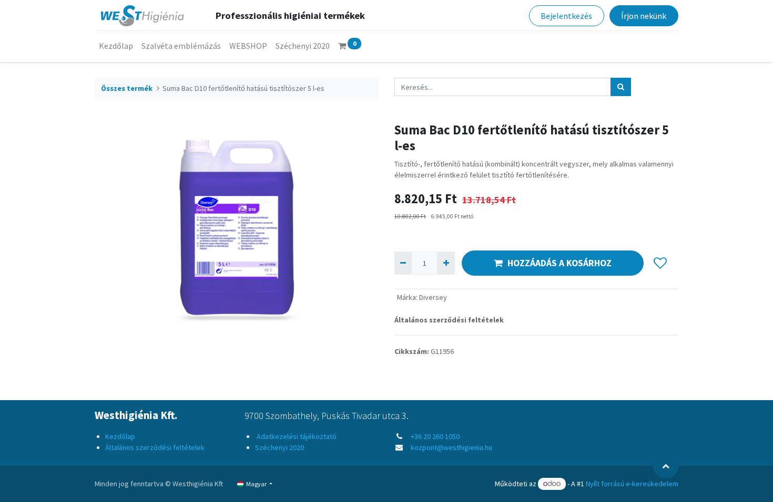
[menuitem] (116, 45)
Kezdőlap (120, 436)
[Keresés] (621, 87)
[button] (660, 263)
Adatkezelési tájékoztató (296, 436)
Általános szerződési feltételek (449, 320)
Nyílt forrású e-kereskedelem (632, 483)
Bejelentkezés (566, 16)
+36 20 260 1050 (435, 436)
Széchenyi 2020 (279, 447)
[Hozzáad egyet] (445, 263)
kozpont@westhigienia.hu (451, 447)
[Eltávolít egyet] (403, 263)
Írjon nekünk (643, 16)
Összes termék (126, 88)
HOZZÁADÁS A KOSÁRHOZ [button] (559, 263)
